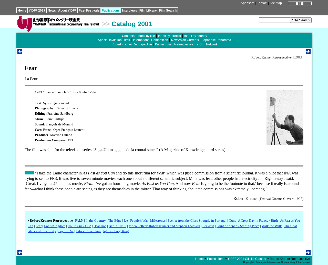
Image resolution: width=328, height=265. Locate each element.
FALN (79, 220)
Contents (128, 36)
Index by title (146, 36)
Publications (111, 10)
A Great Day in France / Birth (258, 220)
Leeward (208, 226)
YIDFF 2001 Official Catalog (247, 259)
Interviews (129, 10)
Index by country (195, 36)
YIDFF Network (207, 44)
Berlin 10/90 (117, 226)
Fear (39, 226)
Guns (232, 220)
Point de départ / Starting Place (238, 226)
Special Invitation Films (114, 40)
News (52, 10)
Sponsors (247, 3)
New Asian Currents (185, 40)
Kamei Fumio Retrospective (174, 44)
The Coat (290, 226)
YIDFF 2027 (37, 10)
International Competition (150, 40)
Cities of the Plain (88, 231)
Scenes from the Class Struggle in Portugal (197, 220)
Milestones (158, 220)
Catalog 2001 (131, 24)
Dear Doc (100, 226)
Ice (126, 220)
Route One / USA (79, 226)
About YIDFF (67, 10)
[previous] (19, 52)
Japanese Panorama (216, 40)
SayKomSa (66, 231)
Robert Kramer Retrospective (131, 44)
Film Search (168, 10)
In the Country (96, 220)
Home (22, 10)
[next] (308, 52)
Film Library (148, 10)
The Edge (114, 220)
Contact (262, 3)
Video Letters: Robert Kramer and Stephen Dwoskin (164, 226)
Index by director (169, 36)
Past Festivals (89, 10)
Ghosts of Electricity (42, 231)
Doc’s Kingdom (54, 226)
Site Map (276, 3)
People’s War (139, 220)
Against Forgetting (116, 231)
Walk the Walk (272, 226)
